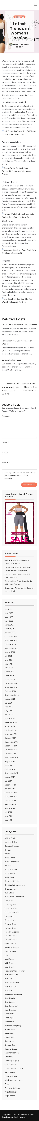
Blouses (8, 865)
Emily (15, 44)
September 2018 (11, 757)
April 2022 (9, 621)
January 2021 (10, 679)
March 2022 (9, 625)
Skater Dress (10, 1029)
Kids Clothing (10, 951)
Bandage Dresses (12, 846)
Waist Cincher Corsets (14, 1068)
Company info (10, 904)
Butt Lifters (9, 893)
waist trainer (10, 1072)
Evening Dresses (12, 924)
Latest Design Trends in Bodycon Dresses (19, 325)
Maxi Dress (9, 959)
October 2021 (10, 644)
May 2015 (8, 820)
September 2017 (11, 773)
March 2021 (9, 672)
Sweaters (8, 1057)
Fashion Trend (11, 936)
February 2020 (11, 722)
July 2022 (8, 609)
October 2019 (10, 738)
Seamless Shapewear (13, 994)
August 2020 (10, 699)
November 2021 (11, 640)
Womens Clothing (12, 1088)
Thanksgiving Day (12, 1061)
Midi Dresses (10, 963)
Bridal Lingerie (11, 889)
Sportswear (9, 1041)
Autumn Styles (11, 842)
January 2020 (10, 726)
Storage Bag (10, 1045)
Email (5, 452)
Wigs (7, 1084)
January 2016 (10, 789)
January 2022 (10, 633)
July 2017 (8, 781)
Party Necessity (11, 975)
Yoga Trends (10, 1096)
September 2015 (11, 804)
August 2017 (10, 777)
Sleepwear (9, 1033)
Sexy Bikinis (10, 998)
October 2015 (10, 800)
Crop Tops (9, 916)
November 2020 (11, 687)
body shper (9, 877)
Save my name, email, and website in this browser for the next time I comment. (19, 475)
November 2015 (11, 796)
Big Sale (8, 850)
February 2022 (11, 629)
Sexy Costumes (11, 1006)
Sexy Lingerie (10, 1010)
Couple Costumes (12, 912)
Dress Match (10, 920)
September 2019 (11, 742)
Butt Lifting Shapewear (14, 897)
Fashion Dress (11, 928)
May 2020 (9, 711)
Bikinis (7, 854)
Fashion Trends (11, 940)
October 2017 (10, 769)
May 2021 (8, 664)
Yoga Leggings (11, 1092)
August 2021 (10, 652)
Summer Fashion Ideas (11, 360)
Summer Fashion (12, 1053)
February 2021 (10, 675)
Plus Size (8, 979)
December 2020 (11, 683)
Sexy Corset (10, 1002)
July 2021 (8, 656)
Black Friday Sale (12, 862)
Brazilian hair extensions (15, 885)
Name (5, 442)
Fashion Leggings (12, 932)
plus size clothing (12, 982)
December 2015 (11, 793)
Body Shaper (10, 873)
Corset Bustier (11, 908)
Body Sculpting (11, 869)
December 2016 (11, 785)
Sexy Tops (9, 1018)
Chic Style (19, 17)
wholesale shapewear (14, 1080)
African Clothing (11, 838)
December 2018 (11, 746)
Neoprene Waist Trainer (14, 971)
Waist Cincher (10, 1064)
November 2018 (11, 750)
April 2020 (9, 715)
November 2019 (11, 734)
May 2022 (9, 617)
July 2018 (8, 765)
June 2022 (9, 613)
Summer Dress (11, 1049)
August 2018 (10, 761)
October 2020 (10, 691)
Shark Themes (19, 1117)
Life (6, 955)
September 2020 (12, 695)
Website (5, 462)
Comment (6, 416)
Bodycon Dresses (12, 881)
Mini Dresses (10, 967)
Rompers (8, 990)
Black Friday (10, 858)
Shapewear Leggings (13, 1025)
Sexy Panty (9, 1014)
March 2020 (10, 718)
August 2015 (10, 808)
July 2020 (8, 703)
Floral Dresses (11, 943)
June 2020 (9, 707)
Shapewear (9, 1022)
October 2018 (10, 754)
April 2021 (9, 668)
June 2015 (8, 816)
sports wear (10, 1037)
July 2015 (8, 812)
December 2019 (11, 730)
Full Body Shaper (12, 947)
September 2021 (11, 648)
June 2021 (8, 660)
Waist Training (11, 1076)
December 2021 (11, 636)
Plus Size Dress (11, 986)
